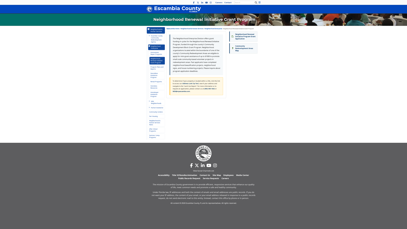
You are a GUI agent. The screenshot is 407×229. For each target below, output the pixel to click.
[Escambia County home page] (203, 153)
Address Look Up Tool (190, 83)
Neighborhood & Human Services (156, 30)
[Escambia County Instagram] (211, 2)
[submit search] (255, 2)
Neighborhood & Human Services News (154, 123)
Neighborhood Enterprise (156, 47)
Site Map (217, 175)
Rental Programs (156, 82)
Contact (227, 3)
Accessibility (163, 175)
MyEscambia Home (173, 29)
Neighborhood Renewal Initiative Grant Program (156, 61)
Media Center (242, 175)
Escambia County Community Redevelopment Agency (156, 39)
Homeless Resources (154, 87)
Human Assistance (157, 108)
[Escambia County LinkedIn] (202, 2)
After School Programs (153, 130)
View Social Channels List (203, 171)
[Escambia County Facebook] (194, 2)
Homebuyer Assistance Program (155, 94)
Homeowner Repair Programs (156, 53)
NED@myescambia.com (181, 91)
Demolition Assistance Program (154, 75)
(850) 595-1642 (209, 89)
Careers (218, 3)
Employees (228, 175)
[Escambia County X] (198, 2)
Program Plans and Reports (157, 68)
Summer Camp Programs (154, 136)
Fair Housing (153, 116)
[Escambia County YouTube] (206, 2)
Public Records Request (189, 178)
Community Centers (156, 112)
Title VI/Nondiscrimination (184, 175)
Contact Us (205, 175)
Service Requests (211, 178)
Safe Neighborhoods (156, 102)
